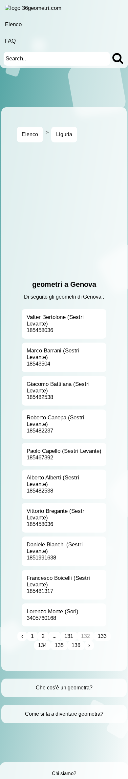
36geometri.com (41, 8)
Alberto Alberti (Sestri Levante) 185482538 (53, 484)
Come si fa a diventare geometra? (64, 714)
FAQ (10, 41)
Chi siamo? (64, 773)
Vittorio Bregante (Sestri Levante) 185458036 (56, 517)
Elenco (13, 24)
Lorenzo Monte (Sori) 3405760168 (52, 614)
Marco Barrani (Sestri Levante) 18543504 (53, 357)
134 (42, 645)
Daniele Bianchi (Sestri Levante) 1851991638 (55, 551)
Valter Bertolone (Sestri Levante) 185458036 (55, 323)
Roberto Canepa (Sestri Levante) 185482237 (55, 424)
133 (102, 636)
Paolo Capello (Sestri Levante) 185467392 (64, 454)
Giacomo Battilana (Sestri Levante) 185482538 (58, 390)
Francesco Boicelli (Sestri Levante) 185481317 (58, 584)
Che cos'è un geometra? (64, 687)
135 (59, 645)
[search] (117, 59)
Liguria (64, 134)
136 (76, 645)
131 (68, 636)
